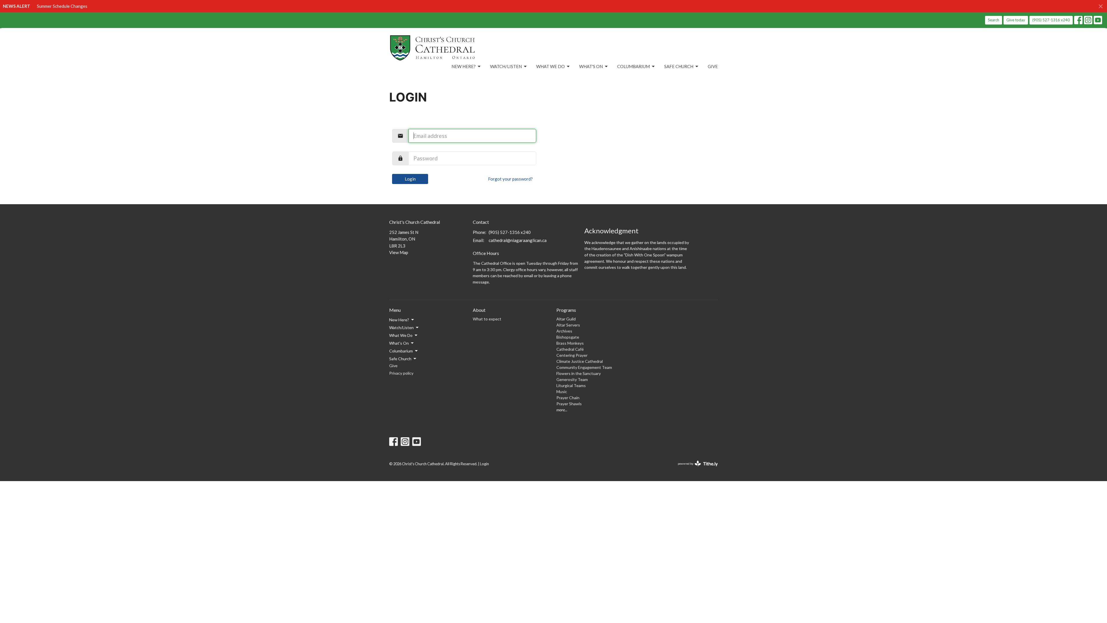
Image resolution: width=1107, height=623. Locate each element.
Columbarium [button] (401, 350)
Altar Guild (566, 318)
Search (993, 20)
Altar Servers (568, 324)
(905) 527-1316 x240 (1051, 20)
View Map (398, 252)
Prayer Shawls (569, 403)
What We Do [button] (401, 335)
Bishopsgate (567, 337)
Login (410, 178)
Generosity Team (572, 379)
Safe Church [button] (400, 358)
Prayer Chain (567, 397)
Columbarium (633, 66)
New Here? (463, 66)
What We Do (550, 66)
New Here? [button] (399, 319)
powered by (695, 468)
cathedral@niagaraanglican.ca (518, 240)
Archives (564, 331)
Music (561, 391)
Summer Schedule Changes (62, 6)
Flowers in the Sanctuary (578, 373)
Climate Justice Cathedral (579, 361)
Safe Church (678, 66)
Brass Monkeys (570, 343)
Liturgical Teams (571, 385)
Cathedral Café (570, 349)
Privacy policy (401, 373)
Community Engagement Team (584, 367)
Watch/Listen (506, 66)
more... (561, 409)
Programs (566, 310)
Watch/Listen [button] (401, 327)
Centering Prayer (572, 355)
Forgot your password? (510, 178)
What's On (591, 66)
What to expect (487, 318)
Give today (1015, 20)
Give (713, 66)
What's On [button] (399, 343)
